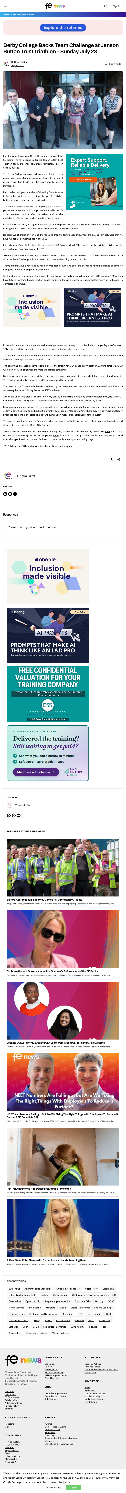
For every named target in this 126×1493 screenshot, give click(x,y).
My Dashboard (12, 1450)
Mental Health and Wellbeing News (39, 1314)
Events (8, 1453)
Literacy (13, 1314)
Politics (48, 1320)
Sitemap (9, 1408)
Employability (51, 1369)
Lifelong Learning (103, 1307)
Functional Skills (83, 1301)
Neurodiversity (94, 1314)
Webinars (49, 1441)
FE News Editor (19, 62)
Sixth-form (104, 1320)
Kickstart (50, 1307)
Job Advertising (92, 1396)
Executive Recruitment (55, 1396)
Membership (11, 1459)
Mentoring (67, 1314)
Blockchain (108, 1288)
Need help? (10, 1462)
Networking (50, 1432)
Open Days (50, 1435)
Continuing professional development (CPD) (94, 1294)
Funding (99, 1301)
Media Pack (90, 1390)
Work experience (60, 1333)
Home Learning (16, 1307)
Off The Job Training (19, 1320)
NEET (79, 1314)
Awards (48, 1423)
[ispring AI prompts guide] (92, 325)
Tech (104, 1326)
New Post (9, 1447)
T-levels (93, 1326)
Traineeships (15, 1333)
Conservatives (60, 1294)
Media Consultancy (93, 1399)
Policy (37, 1320)
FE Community (12, 1397)
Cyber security (33, 1301)
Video (8, 1426)
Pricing (87, 1387)
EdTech (48, 1366)
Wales (44, 1333)
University (31, 1333)
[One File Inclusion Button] (32, 325)
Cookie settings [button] (52, 1487)
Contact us (10, 1394)
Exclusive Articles (92, 1364)
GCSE (111, 1301)
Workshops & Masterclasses (59, 1444)
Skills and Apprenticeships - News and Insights (47, 446)
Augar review (91, 1288)
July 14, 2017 (17, 65)
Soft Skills (13, 1326)
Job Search (50, 1399)
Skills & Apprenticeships (57, 1375)
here (107, 431)
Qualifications (63, 1320)
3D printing (14, 1288)
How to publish (12, 1441)
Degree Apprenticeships (57, 1301)
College (44, 1294)
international (35, 1307)
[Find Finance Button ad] (48, 752)
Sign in (116, 6)
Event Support (91, 1402)
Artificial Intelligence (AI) (68, 1288)
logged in (29, 527)
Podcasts (9, 1423)
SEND (91, 1320)
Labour (63, 1307)
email (56, 435)
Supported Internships (54, 1326)
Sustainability (77, 1326)
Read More (64, 1482)
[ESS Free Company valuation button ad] (48, 694)
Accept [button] (73, 1487)
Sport (25, 1326)
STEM (36, 1326)
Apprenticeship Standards (37, 1288)
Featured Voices (92, 1366)
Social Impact (51, 1378)
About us (9, 1391)
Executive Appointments (57, 1393)
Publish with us (12, 1400)
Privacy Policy (12, 1405)
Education (49, 1364)
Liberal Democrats (80, 1307)
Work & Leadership (54, 1372)
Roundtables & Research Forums (61, 1438)
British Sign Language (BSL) (22, 1294)
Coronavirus (15, 1301)
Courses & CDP (52, 1429)
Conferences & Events (55, 1426)
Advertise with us (13, 1403)
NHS (108, 1314)
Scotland (79, 1320)
